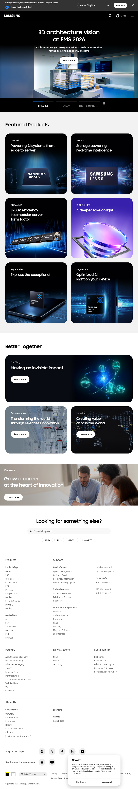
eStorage (9, 578)
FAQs (55, 622)
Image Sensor (11, 593)
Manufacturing (12, 675)
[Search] (31, 531)
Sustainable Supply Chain (105, 671)
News (55, 657)
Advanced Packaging (14, 664)
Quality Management (62, 571)
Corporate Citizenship (103, 668)
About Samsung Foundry (16, 657)
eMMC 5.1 (71, 540)
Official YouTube (82, 751)
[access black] (7, 774)
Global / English (87, 5)
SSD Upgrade (59, 633)
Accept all (107, 782)
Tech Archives (11, 683)
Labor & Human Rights (104, 664)
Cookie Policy (100, 771)
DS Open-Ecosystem (105, 571)
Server (8, 623)
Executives (10, 721)
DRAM (8, 571)
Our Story (9, 713)
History (8, 725)
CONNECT (9, 690)
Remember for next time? (21, 7)
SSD (7, 575)
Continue (120, 5)
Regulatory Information (63, 578)
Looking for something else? (69, 521)
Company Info (11, 709)
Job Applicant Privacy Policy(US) (65, 778)
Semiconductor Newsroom (17, 736)
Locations (57, 709)
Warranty (57, 626)
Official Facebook (62, 751)
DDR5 (59, 540)
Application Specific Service (17, 679)
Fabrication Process (62, 597)
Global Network (103, 582)
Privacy (54, 773)
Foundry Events (12, 672)
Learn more (69, 60)
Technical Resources (62, 593)
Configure (81, 782)
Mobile (8, 634)
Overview (57, 611)
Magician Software (61, 630)
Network (9, 630)
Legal (64, 773)
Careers (56, 716)
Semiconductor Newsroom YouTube (52, 762)
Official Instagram (42, 751)
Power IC (9, 604)
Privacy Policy (86, 771)
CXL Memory (11, 582)
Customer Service (61, 575)
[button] (43, 105)
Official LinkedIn (72, 751)
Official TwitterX (52, 751)
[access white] (13, 774)
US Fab (8, 686)
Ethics (8, 732)
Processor (9, 590)
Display (8, 608)
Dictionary (57, 600)
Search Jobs (58, 720)
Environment (100, 660)
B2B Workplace (102, 589)
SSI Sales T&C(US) (123, 773)
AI (6, 619)
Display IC (9, 597)
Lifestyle (9, 637)
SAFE (8, 668)
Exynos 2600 (87, 540)
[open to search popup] (110, 16)
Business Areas (12, 717)
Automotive (10, 626)
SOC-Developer (102, 593)
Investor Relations (13, 728)
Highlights (99, 657)
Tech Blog (57, 664)
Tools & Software (60, 615)
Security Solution (13, 601)
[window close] (116, 760)
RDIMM (47, 540)
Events (56, 660)
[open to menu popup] (132, 16)
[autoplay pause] (103, 103)
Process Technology (14, 660)
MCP (7, 586)
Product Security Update (64, 582)
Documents (58, 619)
